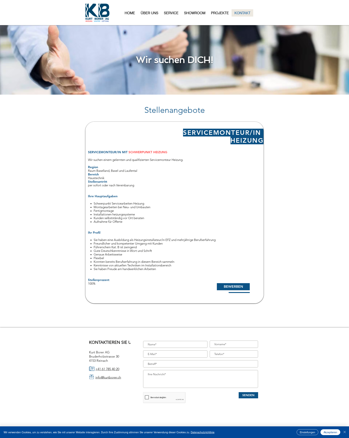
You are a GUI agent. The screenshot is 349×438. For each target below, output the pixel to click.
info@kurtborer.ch (108, 377)
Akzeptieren (330, 432)
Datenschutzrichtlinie (202, 432)
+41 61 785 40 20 (107, 369)
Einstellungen (307, 432)
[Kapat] (344, 432)
